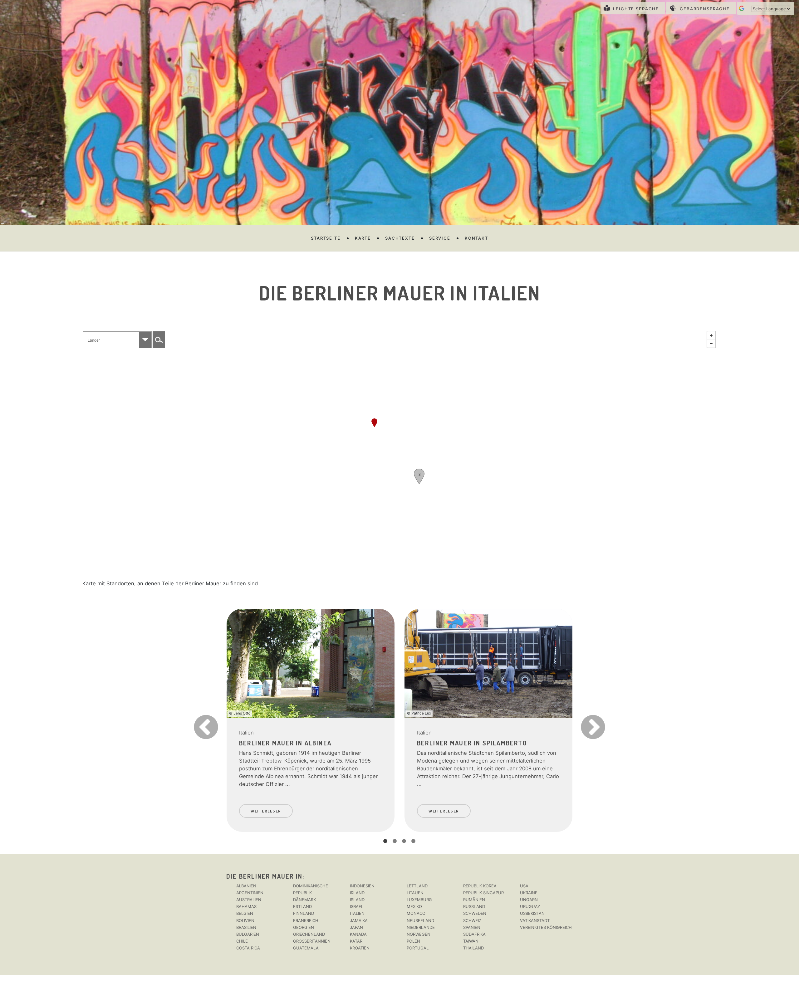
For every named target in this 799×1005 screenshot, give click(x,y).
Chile (242, 941)
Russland (474, 906)
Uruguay (530, 906)
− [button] (711, 343)
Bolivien (245, 920)
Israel (356, 906)
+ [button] (711, 335)
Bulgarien (247, 934)
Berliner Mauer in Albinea (285, 743)
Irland (357, 892)
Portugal (418, 947)
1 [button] (385, 841)
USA (524, 885)
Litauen (415, 892)
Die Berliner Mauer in (264, 876)
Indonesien (362, 885)
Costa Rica (248, 947)
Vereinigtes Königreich (546, 927)
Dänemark (304, 899)
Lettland (417, 885)
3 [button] (404, 841)
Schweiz (472, 920)
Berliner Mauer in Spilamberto (472, 743)
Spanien (471, 927)
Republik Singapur (483, 892)
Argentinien (249, 892)
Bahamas (246, 906)
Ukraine (528, 892)
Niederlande (421, 927)
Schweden (474, 913)
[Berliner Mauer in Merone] (374, 422)
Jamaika (359, 920)
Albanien (246, 885)
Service (439, 238)
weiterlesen (266, 810)
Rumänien (474, 899)
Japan (356, 927)
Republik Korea (480, 885)
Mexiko (414, 906)
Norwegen (418, 934)
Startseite (326, 238)
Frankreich (305, 920)
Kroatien (360, 947)
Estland (302, 906)
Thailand (473, 947)
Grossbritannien (312, 941)
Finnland (303, 913)
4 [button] (413, 841)
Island (357, 899)
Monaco (416, 913)
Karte (363, 238)
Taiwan (470, 941)
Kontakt (476, 238)
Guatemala (306, 947)
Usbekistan (532, 913)
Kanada (358, 934)
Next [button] (582, 717)
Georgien (303, 927)
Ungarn (529, 899)
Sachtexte (400, 238)
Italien (246, 732)
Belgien (244, 913)
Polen (413, 941)
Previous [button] (195, 717)
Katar (356, 941)
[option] (311, 717)
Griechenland (309, 934)
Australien (248, 899)
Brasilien (246, 927)
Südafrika (474, 934)
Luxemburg (419, 899)
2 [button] (395, 841)
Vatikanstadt (535, 920)
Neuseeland (420, 920)
